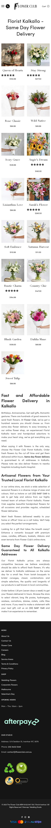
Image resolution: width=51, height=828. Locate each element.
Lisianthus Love (13, 205)
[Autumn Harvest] (38, 231)
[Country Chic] (38, 270)
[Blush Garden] (12, 319)
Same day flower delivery (37, 456)
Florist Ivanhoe (40, 804)
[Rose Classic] (12, 101)
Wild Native (38, 121)
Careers (4, 650)
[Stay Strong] (38, 54)
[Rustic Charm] (12, 270)
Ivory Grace (12, 160)
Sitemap (25, 807)
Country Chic (38, 286)
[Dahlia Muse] (38, 319)
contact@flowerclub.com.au (19, 751)
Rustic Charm (12, 286)
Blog (3, 654)
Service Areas (7, 659)
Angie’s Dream (38, 160)
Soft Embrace (12, 247)
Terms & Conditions (9, 663)
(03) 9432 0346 (14, 746)
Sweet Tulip (12, 378)
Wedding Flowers (8, 680)
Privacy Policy (7, 668)
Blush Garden (12, 339)
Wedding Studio (36, 807)
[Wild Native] (38, 101)
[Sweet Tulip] (12, 362)
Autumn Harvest (38, 247)
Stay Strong (38, 70)
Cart (45, 6)
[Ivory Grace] (12, 144)
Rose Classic (13, 121)
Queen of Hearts (13, 70)
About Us (5, 636)
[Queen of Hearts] (12, 54)
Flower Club (30, 419)
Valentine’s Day (8, 694)
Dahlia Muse (38, 339)
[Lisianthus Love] (12, 189)
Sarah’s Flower (38, 205)
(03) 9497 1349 (39, 493)
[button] (8, 75)
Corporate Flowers (9, 684)
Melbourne (6, 689)
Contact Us (6, 640)
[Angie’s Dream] (38, 144)
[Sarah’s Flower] (38, 189)
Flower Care (6, 645)
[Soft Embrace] (12, 231)
